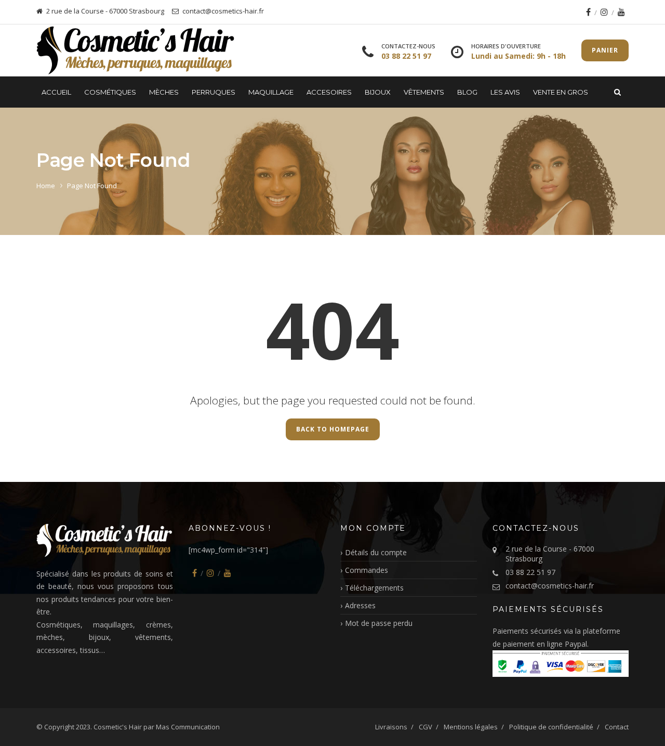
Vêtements (424, 92)
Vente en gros (560, 92)
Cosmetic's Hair (118, 726)
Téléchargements (374, 588)
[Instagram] (604, 12)
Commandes (366, 570)
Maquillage (271, 92)
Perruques (213, 92)
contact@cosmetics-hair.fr (550, 586)
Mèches (164, 92)
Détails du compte (376, 552)
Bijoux (378, 92)
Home (45, 185)
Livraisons (391, 726)
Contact (617, 726)
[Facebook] (588, 12)
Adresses (360, 605)
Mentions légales (471, 726)
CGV (425, 726)
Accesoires (329, 92)
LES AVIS (505, 92)
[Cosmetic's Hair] (135, 50)
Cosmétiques (110, 92)
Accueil (56, 92)
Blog (467, 92)
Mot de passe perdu (379, 623)
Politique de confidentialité (551, 726)
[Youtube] (621, 12)
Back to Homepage (332, 429)
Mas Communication (188, 726)
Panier (605, 50)
